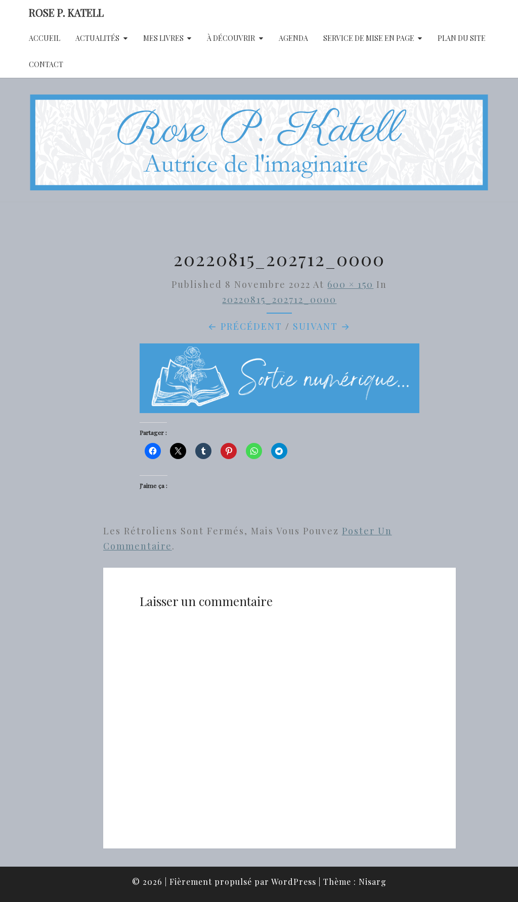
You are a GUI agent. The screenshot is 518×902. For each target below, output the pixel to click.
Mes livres (163, 38)
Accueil (44, 38)
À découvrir (231, 38)
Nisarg (372, 881)
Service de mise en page (368, 38)
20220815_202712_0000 (279, 299)
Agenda (293, 38)
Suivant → (322, 326)
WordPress (293, 881)
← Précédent (245, 326)
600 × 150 (350, 284)
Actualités (97, 38)
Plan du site (462, 38)
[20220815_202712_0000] (280, 381)
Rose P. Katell (66, 12)
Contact (46, 64)
